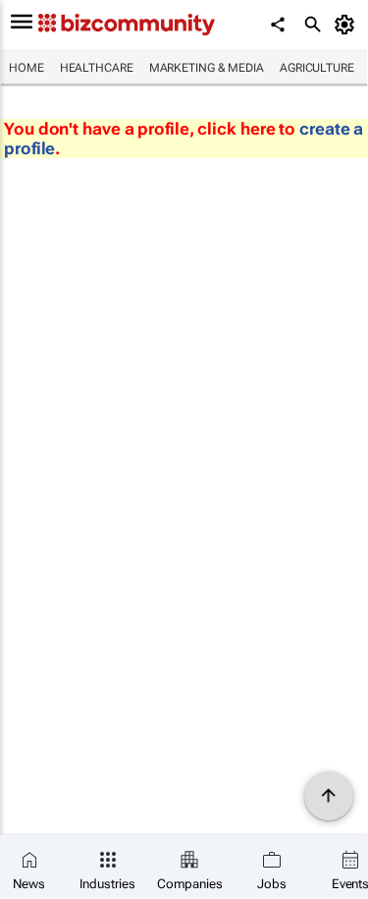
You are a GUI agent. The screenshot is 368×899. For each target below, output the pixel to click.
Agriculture (317, 68)
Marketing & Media (206, 68)
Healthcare (96, 68)
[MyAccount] (348, 24)
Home (26, 68)
